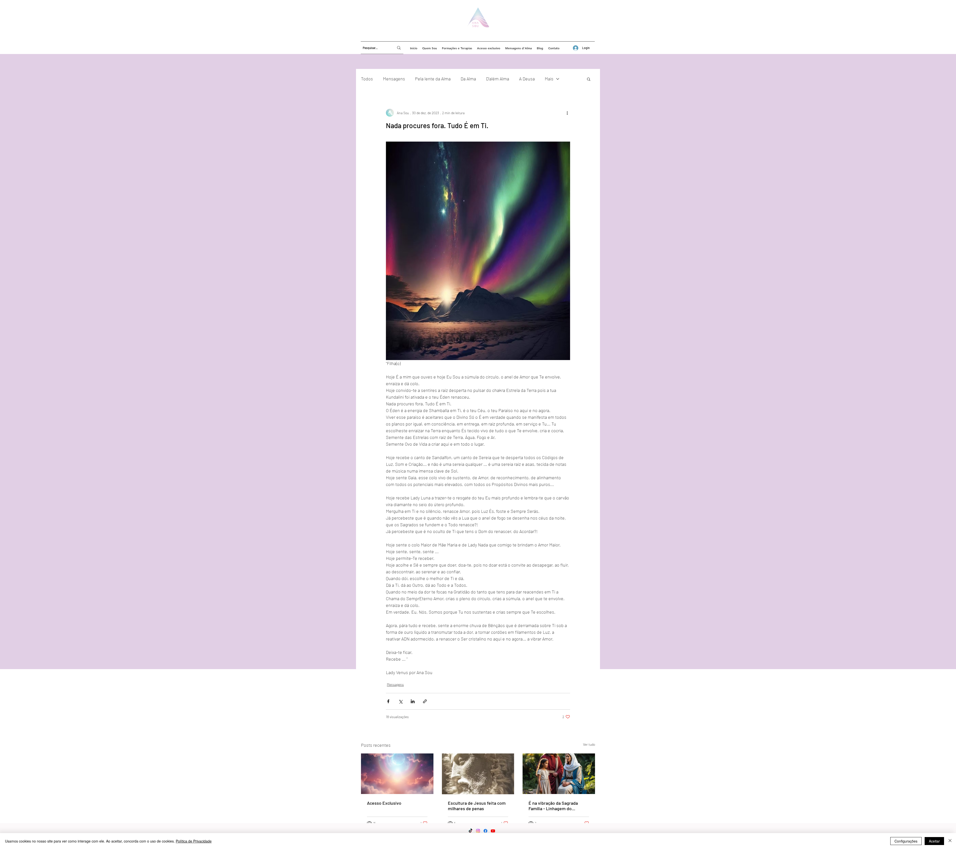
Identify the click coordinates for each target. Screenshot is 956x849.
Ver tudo (589, 744)
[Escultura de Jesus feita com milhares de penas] (478, 773)
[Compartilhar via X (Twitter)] (400, 701)
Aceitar (934, 841)
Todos (367, 78)
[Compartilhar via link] (424, 701)
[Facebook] (485, 830)
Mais (549, 78)
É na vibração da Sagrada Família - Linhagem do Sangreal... (553, 805)
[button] (588, 79)
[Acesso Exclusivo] (397, 773)
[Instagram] (478, 830)
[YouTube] (492, 830)
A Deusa (527, 78)
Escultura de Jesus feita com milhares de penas (477, 805)
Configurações (906, 841)
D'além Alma (497, 78)
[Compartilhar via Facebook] (388, 701)
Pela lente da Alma (433, 78)
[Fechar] (950, 841)
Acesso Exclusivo (384, 803)
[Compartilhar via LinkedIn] (412, 701)
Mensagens (394, 78)
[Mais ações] (567, 113)
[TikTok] (470, 830)
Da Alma (468, 78)
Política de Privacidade (194, 841)
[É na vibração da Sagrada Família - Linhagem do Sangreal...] (559, 773)
